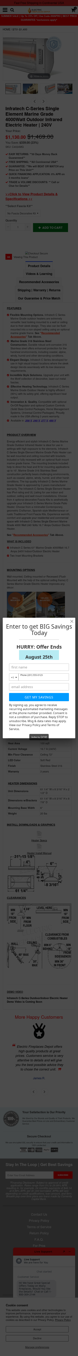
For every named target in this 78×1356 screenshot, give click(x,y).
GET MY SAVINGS (39, 697)
